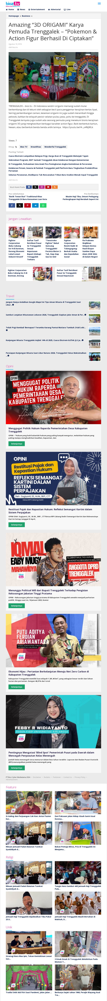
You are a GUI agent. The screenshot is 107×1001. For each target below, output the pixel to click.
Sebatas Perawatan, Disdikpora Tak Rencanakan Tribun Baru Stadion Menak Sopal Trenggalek (53, 175)
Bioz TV (23, 147)
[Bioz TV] (13, 4)
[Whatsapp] (43, 205)
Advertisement (11, 779)
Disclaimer (37, 777)
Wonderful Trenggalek (55, 147)
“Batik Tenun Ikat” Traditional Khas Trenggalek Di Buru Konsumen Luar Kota (28, 196)
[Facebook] (29, 187)
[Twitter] (35, 187)
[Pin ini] (27, 205)
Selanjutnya (16, 443)
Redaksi (47, 777)
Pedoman (57, 777)
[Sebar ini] (12, 205)
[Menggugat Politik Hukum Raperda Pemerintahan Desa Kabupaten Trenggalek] (53, 397)
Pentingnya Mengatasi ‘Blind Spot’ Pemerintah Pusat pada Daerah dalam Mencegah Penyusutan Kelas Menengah (51, 754)
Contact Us (67, 777)
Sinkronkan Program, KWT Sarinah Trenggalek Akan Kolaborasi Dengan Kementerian (49, 160)
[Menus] (99, 3)
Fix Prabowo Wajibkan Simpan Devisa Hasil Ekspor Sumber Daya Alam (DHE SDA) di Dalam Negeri (90, 248)
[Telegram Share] (35, 205)
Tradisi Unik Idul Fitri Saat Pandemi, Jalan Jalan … (29, 992)
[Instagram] (42, 187)
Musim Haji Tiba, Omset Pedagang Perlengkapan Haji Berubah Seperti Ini (80, 196)
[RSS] (55, 187)
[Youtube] (48, 187)
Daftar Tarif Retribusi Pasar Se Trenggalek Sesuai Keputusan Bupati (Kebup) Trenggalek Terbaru (67, 275)
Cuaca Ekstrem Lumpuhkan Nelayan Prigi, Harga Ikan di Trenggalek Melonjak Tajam (48, 156)
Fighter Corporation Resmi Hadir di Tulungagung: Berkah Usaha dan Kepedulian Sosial (71, 248)
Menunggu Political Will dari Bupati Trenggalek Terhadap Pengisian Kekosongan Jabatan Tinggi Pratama (48, 592)
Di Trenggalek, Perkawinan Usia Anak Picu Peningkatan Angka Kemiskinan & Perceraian (50, 164)
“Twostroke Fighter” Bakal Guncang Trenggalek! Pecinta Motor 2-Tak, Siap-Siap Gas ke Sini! (53, 248)
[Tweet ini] (19, 205)
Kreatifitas (36, 147)
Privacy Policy (80, 777)
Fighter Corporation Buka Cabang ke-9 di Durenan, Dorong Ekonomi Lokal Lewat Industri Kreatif (16, 248)
